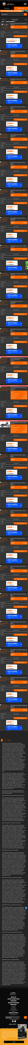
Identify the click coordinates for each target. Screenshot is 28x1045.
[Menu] (25, 4)
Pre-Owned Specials (14, 1010)
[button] (26, 908)
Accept (14, 1041)
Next (9, 740)
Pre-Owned (13, 1007)
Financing (13, 1000)
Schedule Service (13, 1014)
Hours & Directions (13, 999)
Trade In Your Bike (13, 1002)
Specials (13, 1011)
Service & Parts (13, 1012)
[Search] (25, 14)
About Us (13, 997)
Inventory (13, 1004)
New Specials (13, 1008)
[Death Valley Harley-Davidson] (8, 4)
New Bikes (13, 1006)
